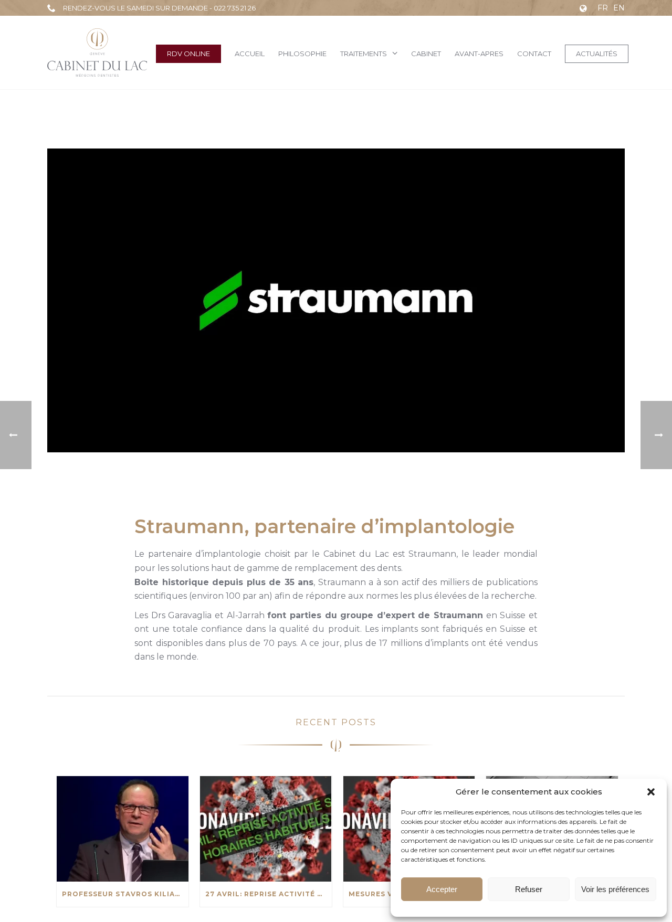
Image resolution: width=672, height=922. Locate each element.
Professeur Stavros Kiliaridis (125, 894)
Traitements (363, 53)
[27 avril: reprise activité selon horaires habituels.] (266, 829)
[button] (651, 792)
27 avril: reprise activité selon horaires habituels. (268, 894)
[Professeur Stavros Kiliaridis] (122, 829)
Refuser (528, 889)
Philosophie (302, 53)
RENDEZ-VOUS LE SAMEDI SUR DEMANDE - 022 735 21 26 (159, 8)
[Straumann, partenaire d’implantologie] (336, 300)
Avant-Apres (479, 53)
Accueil (250, 53)
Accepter (441, 889)
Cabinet (426, 53)
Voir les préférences (615, 889)
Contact (534, 53)
